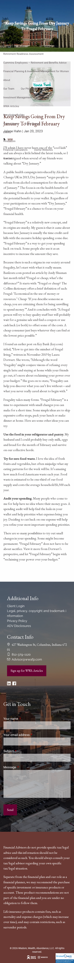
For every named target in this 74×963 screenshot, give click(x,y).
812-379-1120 (21, 654)
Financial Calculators (15, 149)
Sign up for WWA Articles (26, 671)
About (6, 80)
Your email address (31, 735)
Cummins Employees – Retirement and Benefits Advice (35, 62)
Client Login (16, 606)
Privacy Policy (17, 621)
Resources (9, 141)
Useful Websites (43, 149)
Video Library (10, 123)
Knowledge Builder (13, 114)
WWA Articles (11, 106)
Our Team (8, 88)
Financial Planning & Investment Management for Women (36, 71)
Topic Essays (32, 123)
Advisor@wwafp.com (27, 659)
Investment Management (17, 97)
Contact (7, 158)
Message (24, 767)
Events (7, 132)
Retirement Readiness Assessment (23, 53)
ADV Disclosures (19, 626)
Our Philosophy (29, 88)
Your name (25, 718)
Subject (23, 751)
